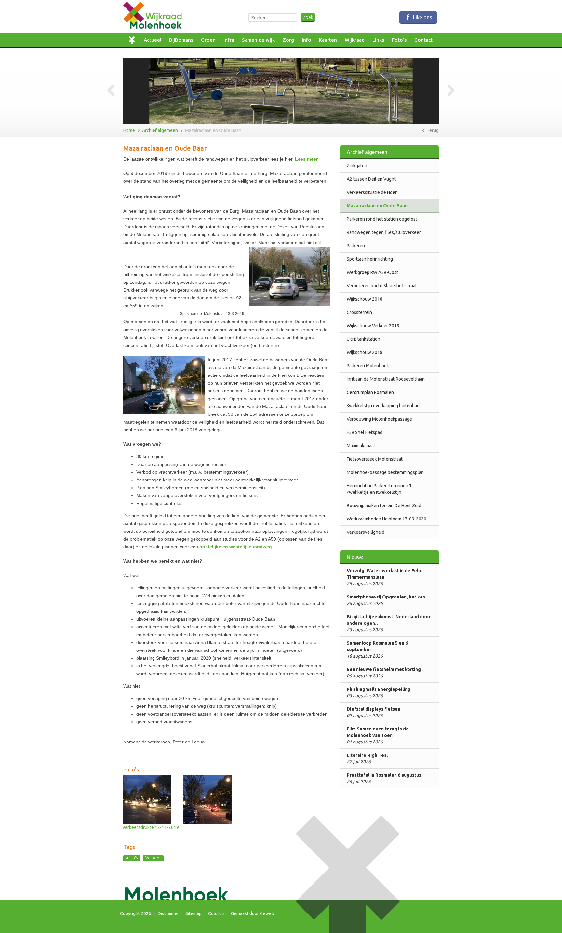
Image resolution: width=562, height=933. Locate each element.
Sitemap (193, 913)
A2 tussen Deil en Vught (371, 179)
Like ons (422, 17)
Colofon (216, 913)
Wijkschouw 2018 (364, 299)
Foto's (399, 40)
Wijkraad (355, 40)
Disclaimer (168, 913)
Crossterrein (359, 312)
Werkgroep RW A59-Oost (372, 272)
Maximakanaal (361, 445)
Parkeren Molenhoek (368, 365)
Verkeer (153, 857)
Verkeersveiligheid (365, 532)
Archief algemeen (160, 130)
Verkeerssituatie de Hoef (372, 192)
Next (448, 90)
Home (133, 40)
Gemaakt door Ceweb (252, 913)
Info (306, 40)
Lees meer (306, 159)
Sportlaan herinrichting (370, 259)
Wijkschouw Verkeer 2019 (373, 325)
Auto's (132, 857)
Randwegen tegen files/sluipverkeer (384, 232)
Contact (423, 40)
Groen (208, 40)
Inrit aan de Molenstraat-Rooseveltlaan (386, 379)
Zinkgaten (357, 165)
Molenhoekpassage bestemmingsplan (385, 472)
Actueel (152, 40)
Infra (228, 40)
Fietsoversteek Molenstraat (375, 459)
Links (378, 40)
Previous (113, 90)
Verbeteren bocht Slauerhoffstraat (382, 285)
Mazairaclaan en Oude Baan (213, 130)
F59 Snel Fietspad (364, 432)
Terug (432, 130)
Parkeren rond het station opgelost (382, 219)
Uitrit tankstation (363, 339)
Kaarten (328, 40)
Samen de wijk (258, 40)
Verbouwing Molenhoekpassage (379, 419)
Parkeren (356, 245)
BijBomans (181, 40)
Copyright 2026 (135, 913)
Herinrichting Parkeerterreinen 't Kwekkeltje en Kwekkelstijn (379, 489)
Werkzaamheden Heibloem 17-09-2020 (386, 518)
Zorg (288, 40)
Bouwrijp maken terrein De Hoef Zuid (384, 505)
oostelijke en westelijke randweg (235, 546)
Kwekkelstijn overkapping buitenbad (383, 405)
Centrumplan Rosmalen (370, 392)
